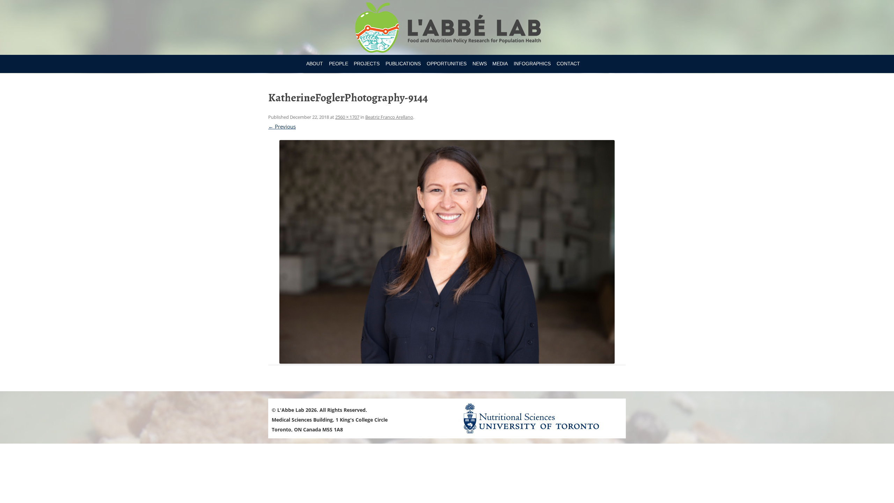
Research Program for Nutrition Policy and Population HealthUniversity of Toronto (447, 28)
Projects (367, 63)
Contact (568, 63)
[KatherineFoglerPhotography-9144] (447, 252)
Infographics (532, 63)
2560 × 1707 (347, 117)
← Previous (282, 126)
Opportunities (447, 63)
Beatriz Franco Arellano (389, 117)
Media (500, 63)
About (314, 63)
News (479, 63)
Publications (403, 63)
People (338, 63)
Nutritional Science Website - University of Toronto (540, 418)
